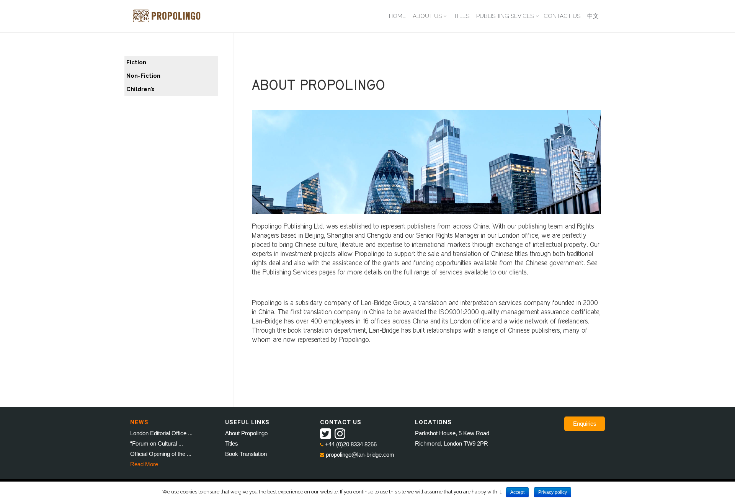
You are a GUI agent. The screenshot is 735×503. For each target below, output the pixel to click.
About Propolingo (246, 433)
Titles (231, 443)
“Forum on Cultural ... (156, 443)
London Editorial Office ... (161, 433)
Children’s (140, 89)
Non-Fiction (143, 75)
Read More (144, 464)
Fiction (136, 62)
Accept (517, 492)
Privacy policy (552, 492)
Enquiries (584, 423)
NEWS (139, 422)
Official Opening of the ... (160, 454)
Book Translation (246, 454)
